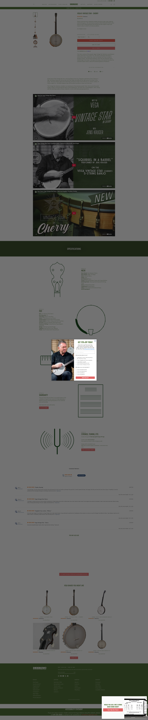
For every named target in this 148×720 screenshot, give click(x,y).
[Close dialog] (95, 341)
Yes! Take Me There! (113, 710)
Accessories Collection (89, 349)
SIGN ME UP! (85, 377)
